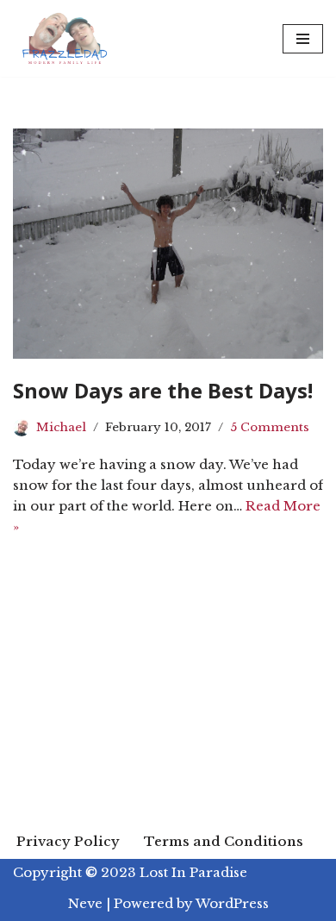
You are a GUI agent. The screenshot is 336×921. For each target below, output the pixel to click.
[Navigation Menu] (303, 38)
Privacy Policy (68, 841)
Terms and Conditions (223, 841)
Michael (61, 427)
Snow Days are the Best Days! (163, 390)
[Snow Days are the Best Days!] (168, 243)
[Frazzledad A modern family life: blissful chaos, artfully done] (69, 38)
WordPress (232, 903)
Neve (85, 903)
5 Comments (269, 427)
